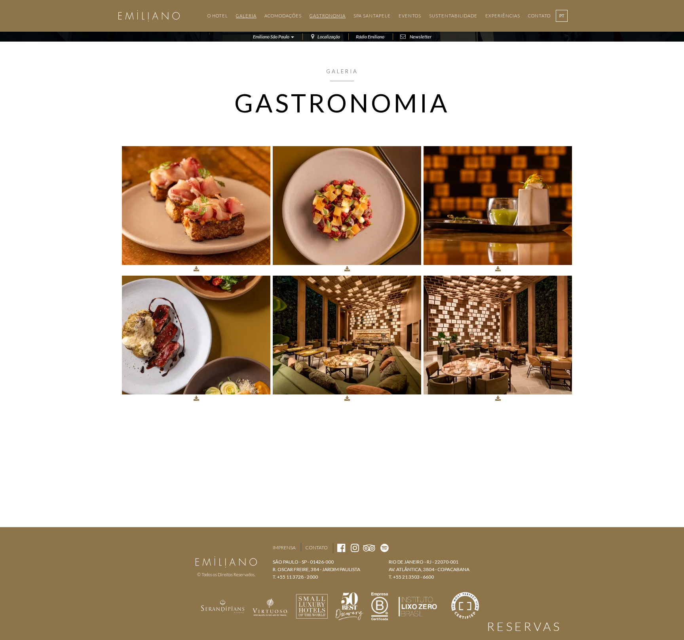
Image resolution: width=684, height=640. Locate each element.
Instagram (225, 547)
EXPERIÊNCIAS (502, 15)
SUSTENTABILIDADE (453, 15)
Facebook (211, 547)
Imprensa (284, 547)
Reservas (524, 626)
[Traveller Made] (223, 605)
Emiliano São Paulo (271, 37)
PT (561, 15)
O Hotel (217, 15)
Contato (316, 547)
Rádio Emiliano (370, 37)
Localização (328, 37)
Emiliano (149, 16)
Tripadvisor (241, 547)
